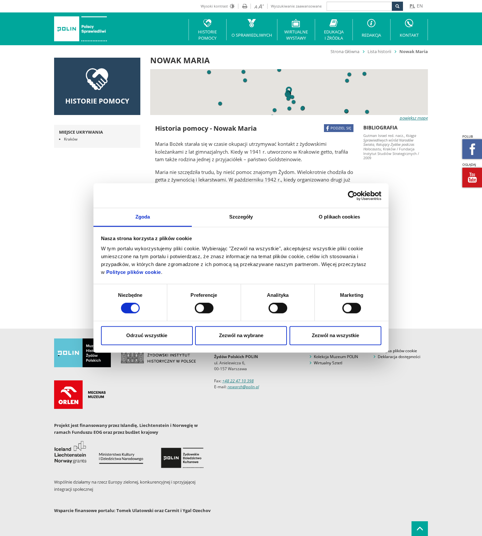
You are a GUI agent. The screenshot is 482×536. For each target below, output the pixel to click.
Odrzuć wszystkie (146, 335)
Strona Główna (345, 51)
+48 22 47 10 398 (238, 381)
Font (257, 6)
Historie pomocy (207, 35)
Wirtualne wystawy (296, 35)
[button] (367, 111)
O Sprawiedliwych (251, 35)
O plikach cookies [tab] (339, 217)
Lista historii (379, 51)
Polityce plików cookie (133, 272)
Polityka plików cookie (397, 351)
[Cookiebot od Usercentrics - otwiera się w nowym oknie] (352, 196)
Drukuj (242, 6)
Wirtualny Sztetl (328, 363)
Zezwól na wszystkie (335, 335)
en (420, 6)
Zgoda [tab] (142, 217)
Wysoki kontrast (214, 6)
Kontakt (409, 35)
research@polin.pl (243, 387)
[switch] (204, 308)
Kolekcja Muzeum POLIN (336, 356)
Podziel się (341, 128)
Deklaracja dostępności (399, 356)
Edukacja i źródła (334, 35)
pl (412, 6)
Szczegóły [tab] (241, 217)
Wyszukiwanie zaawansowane (296, 6)
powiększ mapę (414, 118)
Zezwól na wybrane (241, 335)
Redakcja (371, 35)
